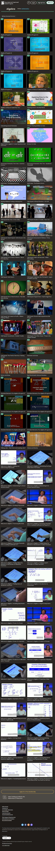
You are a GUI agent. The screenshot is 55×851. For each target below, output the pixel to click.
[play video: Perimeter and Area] (39, 353)
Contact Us (5, 808)
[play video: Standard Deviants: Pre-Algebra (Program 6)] (39, 427)
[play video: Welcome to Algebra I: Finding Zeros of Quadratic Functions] (13, 582)
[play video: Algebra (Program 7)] (13, 87)
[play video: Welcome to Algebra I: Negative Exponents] (39, 601)
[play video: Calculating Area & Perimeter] (13, 123)
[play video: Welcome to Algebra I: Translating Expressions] (13, 776)
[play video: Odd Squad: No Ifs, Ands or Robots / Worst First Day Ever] (13, 255)
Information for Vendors (8, 818)
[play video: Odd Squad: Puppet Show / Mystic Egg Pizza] (39, 294)
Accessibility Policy (6, 845)
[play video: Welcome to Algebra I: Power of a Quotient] (13, 639)
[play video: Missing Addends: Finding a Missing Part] (13, 199)
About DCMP (5, 811)
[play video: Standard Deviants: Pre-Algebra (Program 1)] (13, 391)
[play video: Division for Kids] (39, 142)
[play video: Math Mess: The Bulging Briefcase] (13, 181)
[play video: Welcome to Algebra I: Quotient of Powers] (13, 696)
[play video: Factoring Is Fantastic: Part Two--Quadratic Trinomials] (39, 161)
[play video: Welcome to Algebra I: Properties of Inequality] (13, 677)
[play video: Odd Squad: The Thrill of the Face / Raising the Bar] (13, 353)
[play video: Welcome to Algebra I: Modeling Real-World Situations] (13, 601)
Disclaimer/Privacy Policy (7, 843)
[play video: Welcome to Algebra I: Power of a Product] (39, 621)
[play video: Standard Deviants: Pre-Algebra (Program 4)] (39, 409)
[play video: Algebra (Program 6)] (39, 69)
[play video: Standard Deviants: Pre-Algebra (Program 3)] (13, 409)
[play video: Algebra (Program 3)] (13, 51)
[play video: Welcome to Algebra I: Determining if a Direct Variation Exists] (13, 483)
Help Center (5, 806)
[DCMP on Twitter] (22, 825)
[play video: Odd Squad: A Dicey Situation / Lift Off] (39, 199)
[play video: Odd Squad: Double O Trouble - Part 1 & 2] (39, 217)
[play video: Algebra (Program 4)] (39, 51)
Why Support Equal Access (9, 817)
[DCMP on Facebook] (25, 825)
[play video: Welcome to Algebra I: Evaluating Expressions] (39, 503)
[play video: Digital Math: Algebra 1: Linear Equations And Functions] (13, 142)
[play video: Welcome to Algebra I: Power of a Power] (13, 621)
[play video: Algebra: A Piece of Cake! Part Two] (13, 105)
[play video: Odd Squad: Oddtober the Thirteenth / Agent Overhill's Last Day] (39, 275)
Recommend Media (7, 820)
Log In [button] (33, 2)
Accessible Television (7, 809)
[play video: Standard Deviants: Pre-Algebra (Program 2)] (39, 391)
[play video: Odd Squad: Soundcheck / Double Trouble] (13, 334)
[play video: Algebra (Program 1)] (13, 33)
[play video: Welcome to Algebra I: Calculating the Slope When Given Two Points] (39, 464)
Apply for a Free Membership (27, 791)
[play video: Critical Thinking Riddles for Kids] (39, 123)
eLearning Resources (7, 814)
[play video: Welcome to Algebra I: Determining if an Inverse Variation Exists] (39, 483)
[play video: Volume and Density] (39, 446)
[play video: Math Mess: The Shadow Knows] (39, 181)
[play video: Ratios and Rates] (13, 373)
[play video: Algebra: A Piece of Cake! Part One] (39, 87)
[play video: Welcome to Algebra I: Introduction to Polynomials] (39, 582)
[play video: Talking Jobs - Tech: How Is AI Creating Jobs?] (13, 446)
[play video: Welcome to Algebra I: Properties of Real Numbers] (39, 677)
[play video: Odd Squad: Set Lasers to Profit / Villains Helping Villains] (13, 314)
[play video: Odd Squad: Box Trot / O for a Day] (13, 217)
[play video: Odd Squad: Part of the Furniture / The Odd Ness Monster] (13, 294)
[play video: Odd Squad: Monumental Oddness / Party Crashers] (39, 235)
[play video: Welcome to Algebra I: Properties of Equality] (39, 657)
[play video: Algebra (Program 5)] (13, 69)
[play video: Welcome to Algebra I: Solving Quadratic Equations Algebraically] (13, 755)
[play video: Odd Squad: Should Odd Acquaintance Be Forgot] (39, 314)
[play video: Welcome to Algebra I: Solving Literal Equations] (13, 736)
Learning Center (6, 813)
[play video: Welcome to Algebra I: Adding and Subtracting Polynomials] (13, 464)
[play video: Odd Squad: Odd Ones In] (13, 275)
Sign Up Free (41, 2)
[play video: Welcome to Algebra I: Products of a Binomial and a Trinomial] (13, 657)
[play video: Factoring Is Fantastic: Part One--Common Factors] (13, 161)
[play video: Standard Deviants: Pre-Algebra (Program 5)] (13, 427)
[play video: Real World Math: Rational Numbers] (39, 373)
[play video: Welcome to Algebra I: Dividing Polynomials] (13, 503)
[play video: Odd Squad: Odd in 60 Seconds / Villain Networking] (39, 255)
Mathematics (25, 8)
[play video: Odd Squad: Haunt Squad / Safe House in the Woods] (13, 235)
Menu (49, 2)
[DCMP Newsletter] (31, 825)
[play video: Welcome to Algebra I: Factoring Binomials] (13, 521)
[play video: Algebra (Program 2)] (39, 33)
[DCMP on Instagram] (28, 825)
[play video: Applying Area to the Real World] (39, 105)
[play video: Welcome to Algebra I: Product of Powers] (39, 639)
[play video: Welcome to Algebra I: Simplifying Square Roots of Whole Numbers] (39, 716)
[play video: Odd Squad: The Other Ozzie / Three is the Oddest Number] (39, 334)
